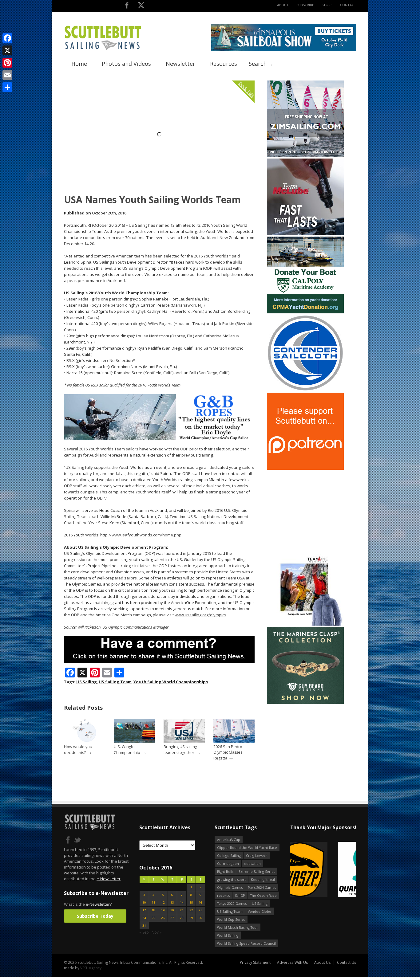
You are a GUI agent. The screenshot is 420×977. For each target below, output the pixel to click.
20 (172, 910)
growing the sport (231, 879)
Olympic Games (230, 887)
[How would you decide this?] (84, 741)
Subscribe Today (95, 916)
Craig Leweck (256, 855)
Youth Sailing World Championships (170, 682)
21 (182, 910)
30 (200, 918)
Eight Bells (225, 871)
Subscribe (305, 4)
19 (163, 910)
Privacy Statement (255, 962)
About (283, 4)
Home (79, 63)
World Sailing (227, 935)
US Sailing (86, 682)
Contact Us (346, 962)
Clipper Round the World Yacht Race (247, 847)
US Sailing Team (115, 682)
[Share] (7, 87)
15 (191, 902)
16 (200, 902)
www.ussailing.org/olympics (200, 615)
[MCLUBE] (305, 234)
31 (144, 926)
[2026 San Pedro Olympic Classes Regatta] (234, 741)
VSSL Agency (90, 968)
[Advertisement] (305, 509)
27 (172, 918)
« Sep (144, 932)
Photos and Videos (126, 63)
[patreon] (305, 468)
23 (200, 910)
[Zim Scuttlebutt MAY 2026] (305, 156)
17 (144, 910)
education (252, 863)
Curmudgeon (228, 863)
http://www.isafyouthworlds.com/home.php (140, 535)
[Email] (7, 75)
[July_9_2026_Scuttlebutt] (305, 312)
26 (163, 918)
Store (327, 4)
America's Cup (228, 839)
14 (182, 902)
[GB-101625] (159, 438)
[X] (7, 50)
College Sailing (229, 855)
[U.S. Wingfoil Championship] (134, 741)
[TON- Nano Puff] (305, 624)
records (223, 895)
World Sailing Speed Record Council (246, 943)
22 (191, 910)
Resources (223, 63)
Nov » (156, 932)
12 (163, 902)
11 (153, 902)
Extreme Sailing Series (257, 871)
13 (172, 902)
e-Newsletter (109, 878)
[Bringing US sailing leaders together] (184, 741)
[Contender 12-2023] (305, 390)
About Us (322, 962)
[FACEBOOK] (126, 6)
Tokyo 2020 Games (232, 903)
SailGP (240, 895)
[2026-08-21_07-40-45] (283, 49)
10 (144, 902)
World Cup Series (231, 919)
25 (153, 918)
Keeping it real (263, 879)
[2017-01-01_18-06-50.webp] (323, 870)
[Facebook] (7, 38)
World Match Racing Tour (237, 927)
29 (191, 918)
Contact (348, 4)
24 (144, 918)
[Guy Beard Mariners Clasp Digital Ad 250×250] (305, 702)
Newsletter (180, 63)
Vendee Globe (259, 911)
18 (153, 910)
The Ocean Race (263, 895)
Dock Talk (246, 89)
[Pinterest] (7, 63)
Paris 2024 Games (262, 887)
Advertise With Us (292, 962)
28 (182, 918)
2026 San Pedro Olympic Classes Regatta (227, 752)
